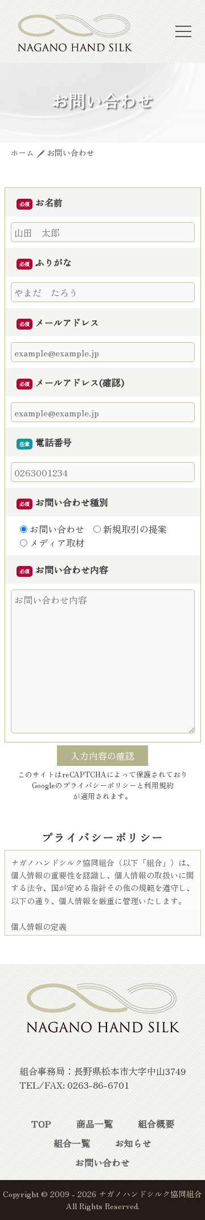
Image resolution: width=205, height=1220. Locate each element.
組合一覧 (72, 1143)
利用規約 (159, 785)
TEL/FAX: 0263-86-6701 (74, 1084)
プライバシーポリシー (100, 785)
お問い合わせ (102, 1162)
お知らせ (133, 1143)
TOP (41, 1123)
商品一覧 (94, 1123)
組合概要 (156, 1123)
